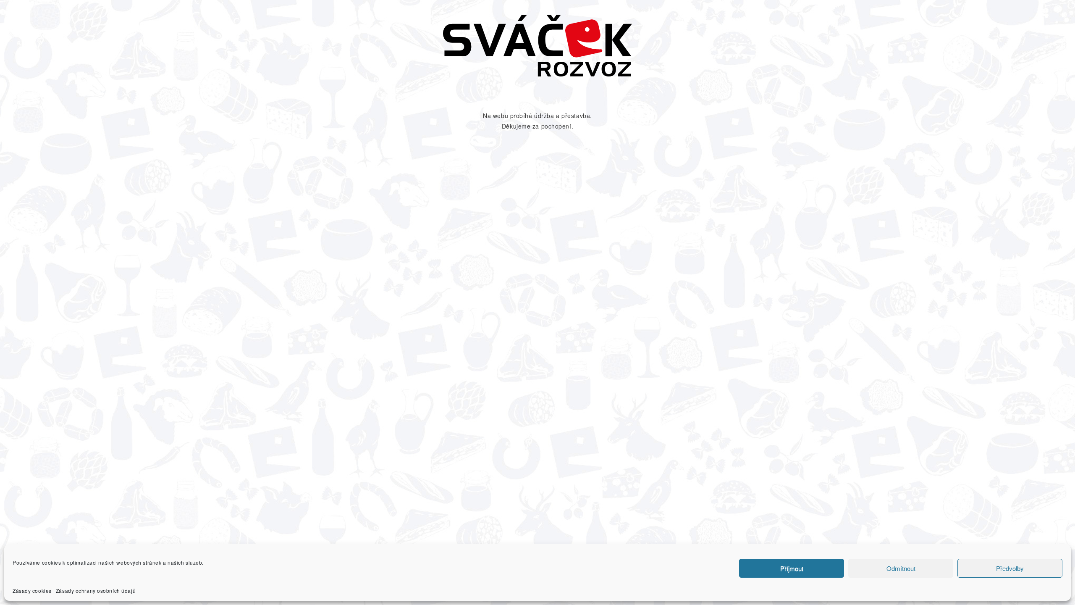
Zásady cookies (32, 590)
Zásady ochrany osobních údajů (96, 590)
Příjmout (791, 568)
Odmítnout (900, 568)
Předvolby (1010, 568)
